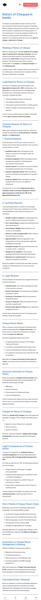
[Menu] (20, 4)
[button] (30, 5)
